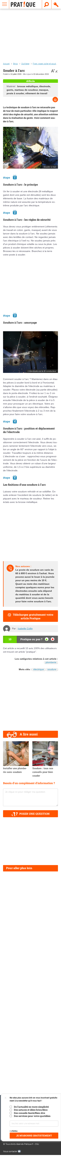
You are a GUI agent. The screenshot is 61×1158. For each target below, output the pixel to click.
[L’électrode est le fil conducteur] (30, 352)
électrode (44, 86)
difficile (30, 81)
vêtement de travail (36, 93)
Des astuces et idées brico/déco (31, 1109)
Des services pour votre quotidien (32, 1116)
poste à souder (15, 93)
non (52, 639)
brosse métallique (27, 86)
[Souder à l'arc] (30, 147)
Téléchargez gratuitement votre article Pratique (33, 616)
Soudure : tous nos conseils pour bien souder (42, 772)
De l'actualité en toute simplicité (31, 1106)
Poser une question (34, 813)
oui (46, 639)
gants (10, 89)
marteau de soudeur (26, 89)
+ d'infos (13, 1131)
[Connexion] (56, 4)
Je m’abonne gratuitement (34, 1135)
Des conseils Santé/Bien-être (29, 1113)
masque (43, 89)
